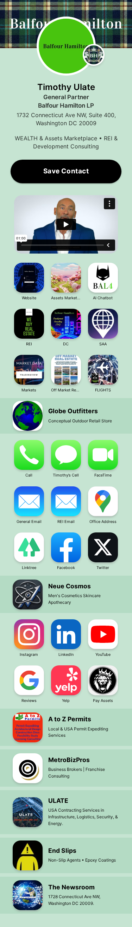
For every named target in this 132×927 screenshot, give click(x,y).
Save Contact (66, 171)
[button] (66, 225)
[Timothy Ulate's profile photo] (66, 46)
